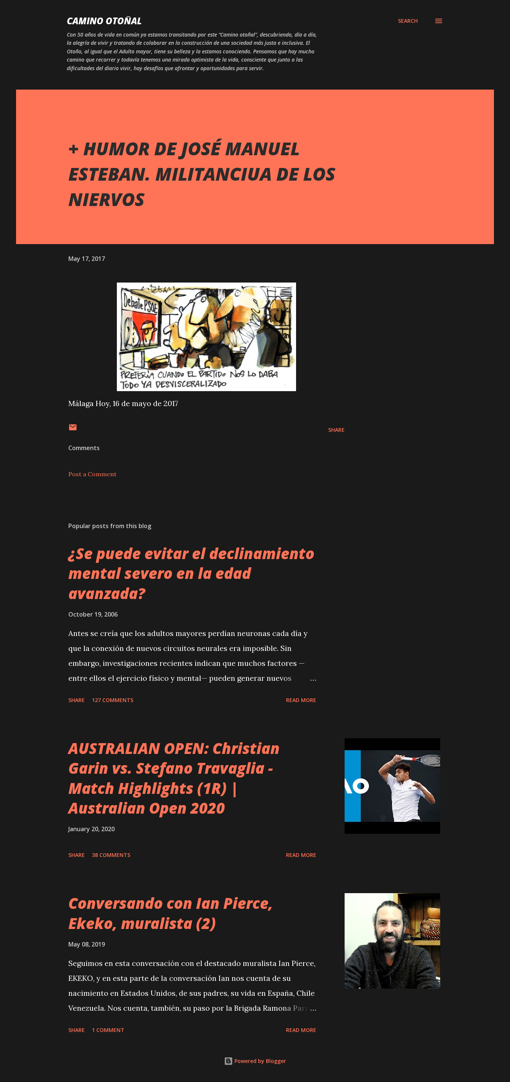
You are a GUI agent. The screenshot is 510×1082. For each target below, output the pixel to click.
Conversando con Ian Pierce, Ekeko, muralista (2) (170, 913)
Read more (301, 700)
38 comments (111, 854)
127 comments (112, 700)
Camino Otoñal (104, 21)
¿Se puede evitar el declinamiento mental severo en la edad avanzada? (191, 573)
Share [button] (336, 429)
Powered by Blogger (259, 1060)
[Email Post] (72, 429)
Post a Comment (92, 474)
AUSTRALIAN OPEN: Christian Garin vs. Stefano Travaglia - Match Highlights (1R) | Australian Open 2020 (174, 778)
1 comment (108, 1029)
